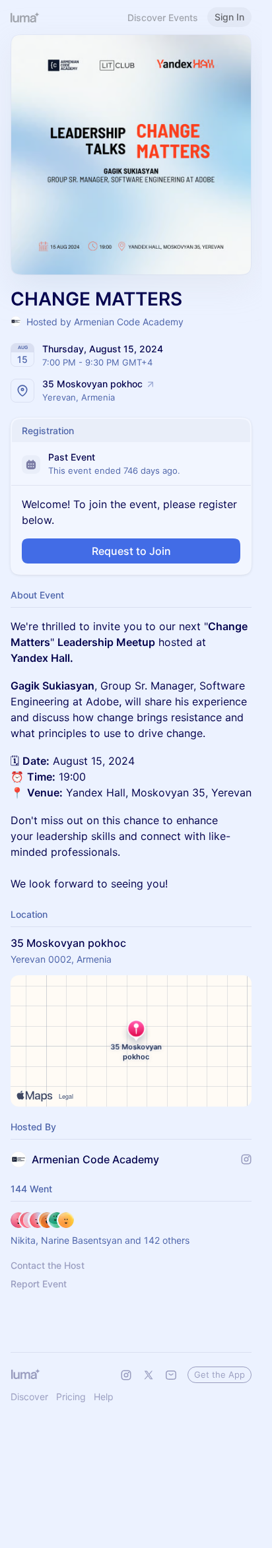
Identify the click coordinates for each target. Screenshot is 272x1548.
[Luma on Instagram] (126, 1375)
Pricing (71, 1396)
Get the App (219, 1374)
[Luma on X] (148, 1375)
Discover (29, 1396)
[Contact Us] (171, 1375)
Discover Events (162, 17)
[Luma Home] (25, 17)
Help (104, 1396)
